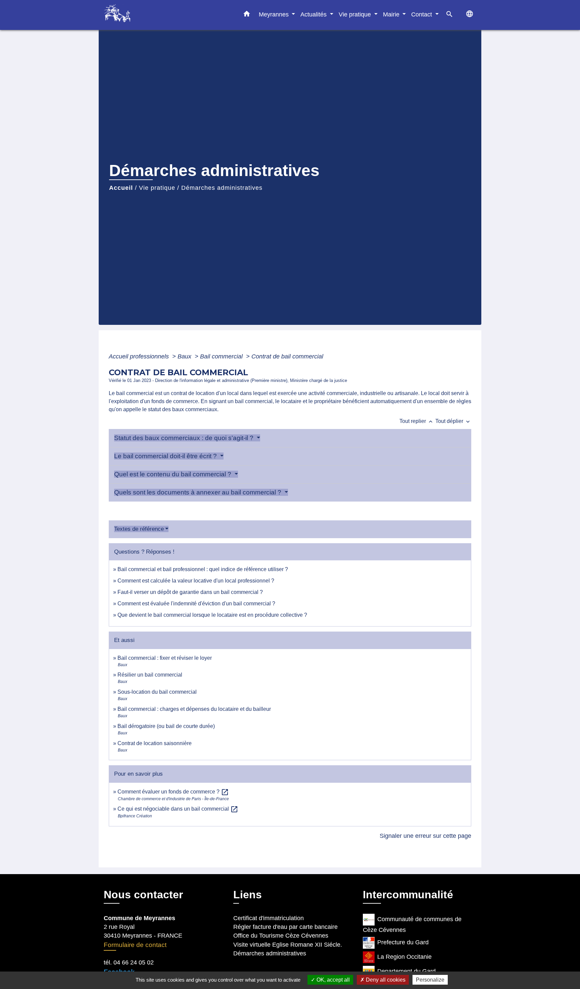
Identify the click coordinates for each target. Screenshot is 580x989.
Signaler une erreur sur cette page (425, 835)
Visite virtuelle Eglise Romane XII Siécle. (287, 944)
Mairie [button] (392, 14)
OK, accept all (332, 980)
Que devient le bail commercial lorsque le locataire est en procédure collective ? (212, 615)
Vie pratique (157, 187)
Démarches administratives (221, 187)
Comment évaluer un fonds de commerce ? (173, 791)
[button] (246, 15)
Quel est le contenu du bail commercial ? (173, 474)
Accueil (121, 187)
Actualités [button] (314, 14)
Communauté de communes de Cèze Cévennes (412, 924)
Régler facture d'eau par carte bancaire (285, 926)
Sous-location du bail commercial (157, 692)
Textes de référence (139, 529)
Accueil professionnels (140, 356)
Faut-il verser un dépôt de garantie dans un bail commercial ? (190, 592)
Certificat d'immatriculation (268, 918)
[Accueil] (146, 15)
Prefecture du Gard (403, 942)
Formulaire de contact (135, 944)
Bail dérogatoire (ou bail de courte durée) (166, 726)
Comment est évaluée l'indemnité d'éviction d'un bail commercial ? (196, 603)
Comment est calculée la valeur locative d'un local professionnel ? (195, 581)
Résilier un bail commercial (149, 675)
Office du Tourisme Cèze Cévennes (280, 935)
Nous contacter (143, 895)
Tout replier (416, 421)
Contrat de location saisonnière (154, 743)
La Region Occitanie (404, 956)
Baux (185, 356)
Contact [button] (422, 14)
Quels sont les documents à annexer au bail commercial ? (198, 492)
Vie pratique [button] (356, 14)
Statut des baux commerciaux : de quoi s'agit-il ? (184, 437)
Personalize (430, 980)
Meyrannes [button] (274, 14)
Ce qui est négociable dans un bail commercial (177, 809)
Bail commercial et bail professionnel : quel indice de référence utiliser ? (202, 569)
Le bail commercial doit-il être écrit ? (166, 456)
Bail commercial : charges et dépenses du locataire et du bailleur (194, 709)
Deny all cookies (385, 980)
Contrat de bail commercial (287, 356)
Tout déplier (453, 421)
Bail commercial (222, 356)
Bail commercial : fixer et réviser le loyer (164, 658)
